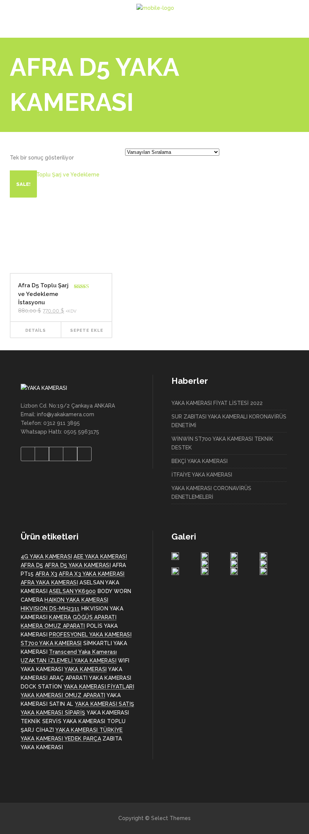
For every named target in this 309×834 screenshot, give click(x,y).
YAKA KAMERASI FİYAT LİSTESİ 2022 (217, 403)
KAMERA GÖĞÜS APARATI (82, 617)
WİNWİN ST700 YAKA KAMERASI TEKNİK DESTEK (222, 443)
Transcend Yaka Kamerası (83, 652)
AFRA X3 (46, 574)
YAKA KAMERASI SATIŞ (105, 704)
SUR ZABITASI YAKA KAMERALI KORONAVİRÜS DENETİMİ (228, 421)
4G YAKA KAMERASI (46, 556)
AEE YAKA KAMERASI (100, 556)
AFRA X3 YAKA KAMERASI (91, 574)
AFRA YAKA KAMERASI (49, 583)
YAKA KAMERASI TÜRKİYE (88, 730)
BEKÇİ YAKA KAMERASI (199, 461)
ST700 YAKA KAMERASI (51, 643)
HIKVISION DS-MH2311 (50, 609)
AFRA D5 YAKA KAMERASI (78, 565)
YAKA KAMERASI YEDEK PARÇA (61, 739)
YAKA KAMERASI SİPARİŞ (53, 713)
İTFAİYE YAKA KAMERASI (201, 475)
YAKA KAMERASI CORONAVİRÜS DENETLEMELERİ (211, 492)
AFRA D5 (32, 565)
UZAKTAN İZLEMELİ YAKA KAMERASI (68, 661)
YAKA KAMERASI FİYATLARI (99, 687)
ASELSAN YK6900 (72, 591)
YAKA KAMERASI (85, 669)
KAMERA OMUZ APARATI (53, 626)
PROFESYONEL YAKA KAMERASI (90, 635)
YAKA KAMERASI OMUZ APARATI (63, 695)
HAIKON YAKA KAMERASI (76, 600)
